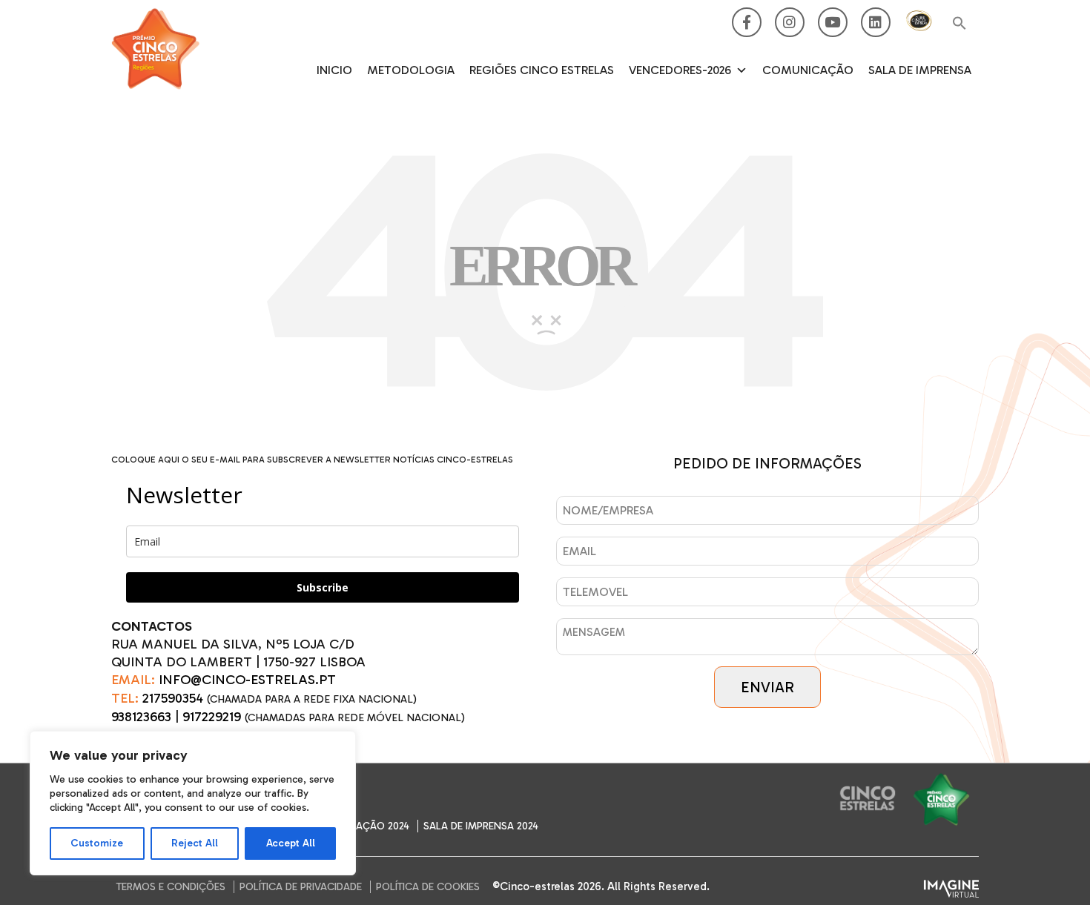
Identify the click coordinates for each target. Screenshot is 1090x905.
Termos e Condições (170, 887)
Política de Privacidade (301, 887)
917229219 (211, 717)
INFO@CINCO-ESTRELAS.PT (247, 680)
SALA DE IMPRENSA (919, 70)
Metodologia (411, 70)
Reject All (194, 843)
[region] (193, 803)
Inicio (334, 70)
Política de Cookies (428, 887)
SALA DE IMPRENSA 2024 (480, 826)
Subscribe (323, 587)
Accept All (290, 843)
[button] (959, 24)
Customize (96, 843)
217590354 (172, 698)
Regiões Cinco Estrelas (541, 70)
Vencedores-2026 (680, 70)
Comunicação (807, 70)
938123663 (141, 717)
